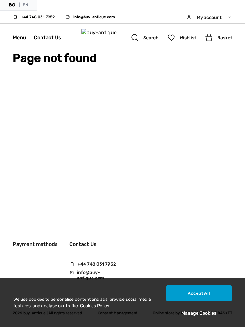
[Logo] (105, 38)
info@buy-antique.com (94, 17)
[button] (209, 17)
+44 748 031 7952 (38, 17)
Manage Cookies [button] (199, 313)
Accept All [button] (199, 293)
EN (25, 5)
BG (12, 5)
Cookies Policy (94, 305)
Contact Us (47, 37)
